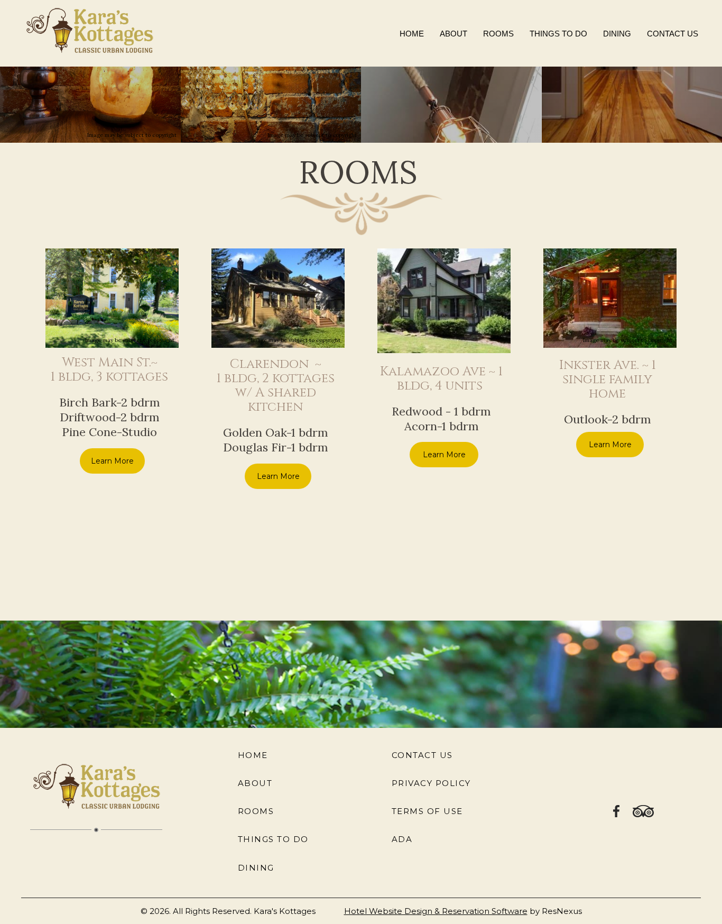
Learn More (111, 460)
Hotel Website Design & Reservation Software (435, 911)
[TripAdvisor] (643, 810)
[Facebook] (617, 810)
